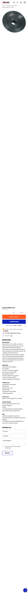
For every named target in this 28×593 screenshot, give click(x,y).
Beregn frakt (5, 330)
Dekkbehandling (14, 5)
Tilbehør (12, 7)
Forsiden (3, 5)
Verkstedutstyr (8, 5)
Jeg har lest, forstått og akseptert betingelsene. (13, 447)
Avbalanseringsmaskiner (6, 7)
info (11, 335)
